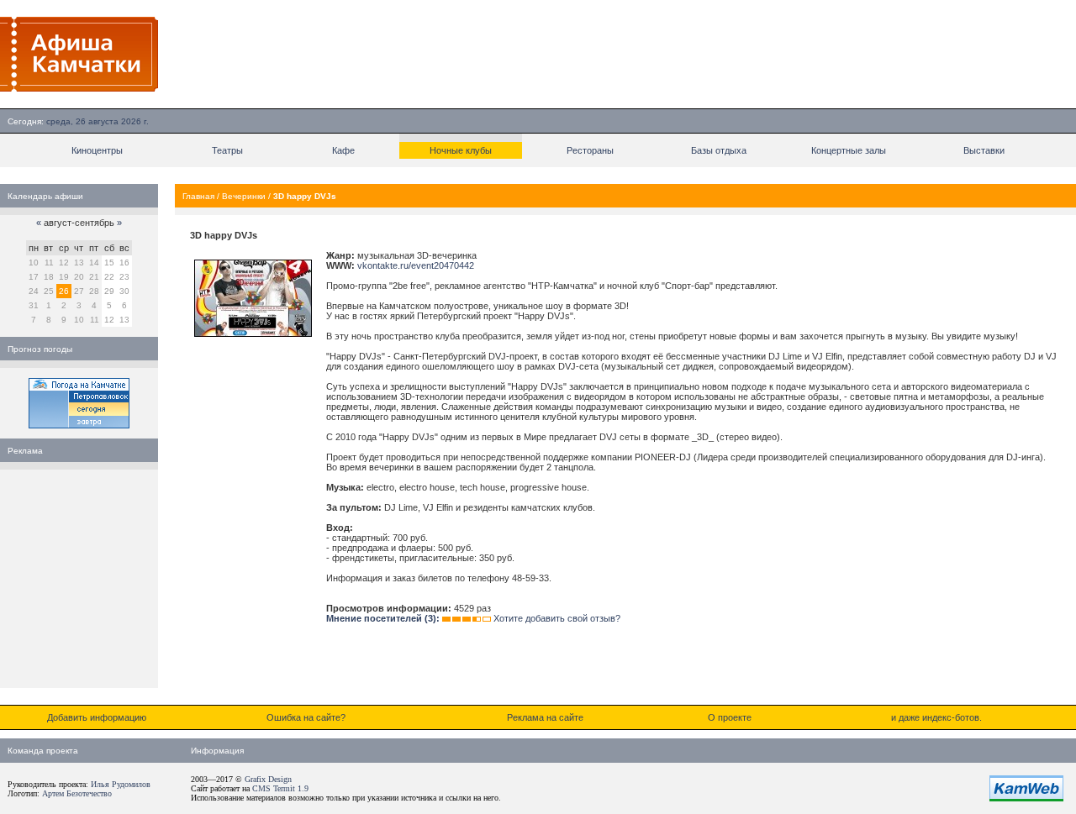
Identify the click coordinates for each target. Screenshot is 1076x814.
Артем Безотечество (77, 793)
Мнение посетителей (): (383, 618)
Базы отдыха (718, 150)
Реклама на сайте (545, 717)
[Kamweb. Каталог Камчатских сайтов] (1026, 798)
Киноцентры (97, 150)
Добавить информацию (96, 717)
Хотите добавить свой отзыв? (556, 618)
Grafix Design (268, 779)
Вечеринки (244, 196)
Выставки (984, 150)
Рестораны (590, 150)
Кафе (343, 150)
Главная (198, 196)
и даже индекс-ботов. (936, 717)
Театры (227, 150)
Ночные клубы (461, 150)
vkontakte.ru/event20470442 (415, 265)
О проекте (730, 717)
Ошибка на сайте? (305, 717)
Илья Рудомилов (120, 784)
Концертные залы (848, 150)
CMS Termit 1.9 (280, 788)
